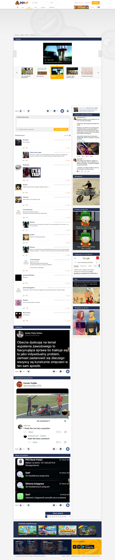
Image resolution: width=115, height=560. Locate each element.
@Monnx (32, 237)
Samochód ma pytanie (23, 378)
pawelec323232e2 (28, 275)
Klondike (30, 547)
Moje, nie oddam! (21, 455)
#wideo (81, 111)
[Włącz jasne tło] (96, 7)
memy (22, 35)
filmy (26, 35)
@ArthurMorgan (34, 224)
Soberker (26, 197)
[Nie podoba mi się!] (31, 111)
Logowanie (45, 546)
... (67, 516)
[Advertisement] (57, 92)
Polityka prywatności (62, 547)
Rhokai (25, 184)
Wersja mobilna (18, 543)
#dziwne (95, 110)
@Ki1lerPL (32, 154)
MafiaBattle (31, 545)
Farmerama (31, 543)
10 (65, 516)
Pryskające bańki (19, 549)
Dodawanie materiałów (48, 547)
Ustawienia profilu (47, 548)
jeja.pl (17, 35)
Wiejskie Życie (32, 546)
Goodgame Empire (33, 549)
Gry (23, 7)
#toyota (85, 111)
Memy (29, 7)
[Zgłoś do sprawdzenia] (67, 111)
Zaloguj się (80, 3)
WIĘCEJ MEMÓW (58, 513)
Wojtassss (26, 165)
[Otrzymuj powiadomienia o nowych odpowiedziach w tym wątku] (69, 139)
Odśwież (66, 135)
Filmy (35, 7)
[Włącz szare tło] (97, 7)
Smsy (16, 546)
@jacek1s (32, 249)
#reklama (90, 110)
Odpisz (68, 148)
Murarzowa (26, 312)
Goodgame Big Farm (33, 550)
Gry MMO (32, 541)
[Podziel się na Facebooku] (62, 111)
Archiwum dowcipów (19, 547)
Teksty (16, 545)
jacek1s (32, 234)
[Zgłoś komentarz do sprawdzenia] (67, 139)
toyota (32, 35)
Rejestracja (45, 544)
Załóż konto (87, 3)
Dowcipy (43, 7)
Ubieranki (51, 7)
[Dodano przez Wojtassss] (32, 177)
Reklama (60, 545)
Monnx (32, 222)
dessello (25, 300)
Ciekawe (18, 327)
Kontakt (60, 543)
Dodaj (96, 3)
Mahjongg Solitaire (19, 550)
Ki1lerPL (26, 140)
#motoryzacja (90, 111)
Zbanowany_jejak (35, 152)
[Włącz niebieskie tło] (99, 7)
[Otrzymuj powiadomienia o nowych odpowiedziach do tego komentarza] (69, 152)
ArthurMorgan (28, 209)
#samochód (84, 110)
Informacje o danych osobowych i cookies (63, 550)
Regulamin (60, 546)
